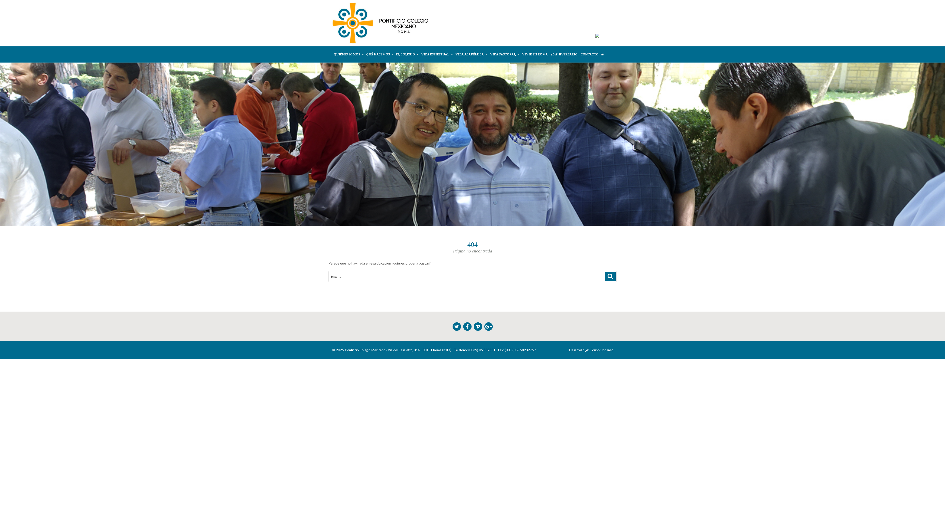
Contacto (589, 54)
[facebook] (467, 326)
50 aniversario (564, 54)
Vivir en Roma (535, 54)
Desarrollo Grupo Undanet (591, 350)
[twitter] (457, 326)
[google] (488, 326)
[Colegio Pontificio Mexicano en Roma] (380, 22)
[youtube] (478, 326)
